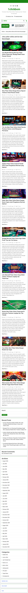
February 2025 (6, 509)
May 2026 (5, 469)
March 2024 (5, 538)
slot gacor (5, 570)
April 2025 (5, 504)
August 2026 (5, 461)
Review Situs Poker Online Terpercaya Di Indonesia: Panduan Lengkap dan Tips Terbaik (13, 313)
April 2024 (5, 536)
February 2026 (6, 477)
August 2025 (5, 493)
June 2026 (5, 466)
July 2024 (5, 528)
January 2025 (5, 512)
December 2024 (6, 514)
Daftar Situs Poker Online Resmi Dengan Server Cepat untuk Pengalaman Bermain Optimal (13, 202)
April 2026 (5, 471)
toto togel (4, 585)
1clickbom (14, 9)
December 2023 (6, 547)
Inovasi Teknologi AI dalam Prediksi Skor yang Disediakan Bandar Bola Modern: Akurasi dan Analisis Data (20, 25)
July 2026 (5, 463)
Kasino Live (5, 562)
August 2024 (5, 525)
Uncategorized (6, 576)
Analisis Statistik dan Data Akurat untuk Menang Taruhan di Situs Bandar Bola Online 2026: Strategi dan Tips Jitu (14, 434)
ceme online (5, 557)
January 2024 (5, 544)
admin (4, 58)
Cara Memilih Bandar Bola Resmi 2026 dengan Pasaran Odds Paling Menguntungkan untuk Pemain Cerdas (14, 445)
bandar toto (5, 581)
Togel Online (5, 573)
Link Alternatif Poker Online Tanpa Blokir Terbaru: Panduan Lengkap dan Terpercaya (13, 276)
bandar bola (5, 554)
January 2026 (5, 479)
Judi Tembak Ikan (6, 560)
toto (3, 590)
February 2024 (6, 541)
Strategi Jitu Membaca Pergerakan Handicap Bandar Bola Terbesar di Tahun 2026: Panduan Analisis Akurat (14, 439)
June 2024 (5, 530)
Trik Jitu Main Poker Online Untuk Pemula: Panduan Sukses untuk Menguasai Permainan (14, 128)
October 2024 (5, 520)
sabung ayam (5, 568)
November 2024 (6, 517)
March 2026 (5, 474)
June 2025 (5, 498)
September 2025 (6, 490)
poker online (6, 49)
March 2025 (5, 506)
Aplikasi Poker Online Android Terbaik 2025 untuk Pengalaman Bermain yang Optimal (13, 165)
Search (3, 410)
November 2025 (6, 485)
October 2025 (5, 487)
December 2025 (6, 482)
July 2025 (5, 495)
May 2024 (5, 533)
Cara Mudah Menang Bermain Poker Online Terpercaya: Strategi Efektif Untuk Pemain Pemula (13, 54)
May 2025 (5, 501)
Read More (4, 76)
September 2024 (6, 522)
